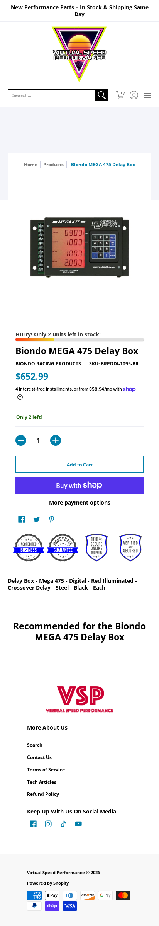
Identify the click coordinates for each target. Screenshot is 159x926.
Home (30, 164)
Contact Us (39, 757)
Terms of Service (46, 769)
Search (34, 745)
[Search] (102, 95)
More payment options (79, 502)
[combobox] (52, 95)
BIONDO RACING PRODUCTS (48, 363)
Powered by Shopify (48, 883)
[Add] (55, 440)
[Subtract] (20, 440)
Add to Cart (80, 464)
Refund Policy (43, 794)
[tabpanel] (79, 585)
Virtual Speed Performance (56, 872)
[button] (120, 95)
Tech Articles (41, 782)
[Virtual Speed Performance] (79, 54)
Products (53, 164)
